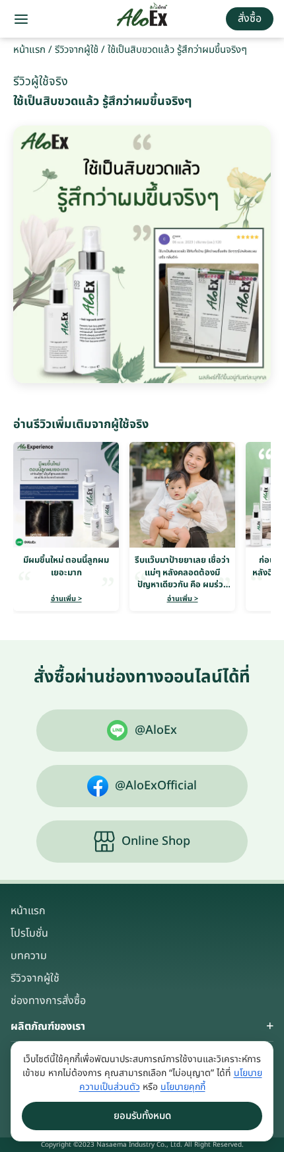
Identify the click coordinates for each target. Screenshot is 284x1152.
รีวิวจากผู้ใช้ (76, 49)
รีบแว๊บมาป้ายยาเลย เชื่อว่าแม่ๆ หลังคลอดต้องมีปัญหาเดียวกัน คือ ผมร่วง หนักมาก (182, 578)
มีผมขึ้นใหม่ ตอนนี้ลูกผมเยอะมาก (66, 566)
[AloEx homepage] (142, 19)
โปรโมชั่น (29, 933)
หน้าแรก (29, 49)
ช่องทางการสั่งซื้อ (48, 1001)
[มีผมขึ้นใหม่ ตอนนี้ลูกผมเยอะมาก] (66, 495)
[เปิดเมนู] (21, 19)
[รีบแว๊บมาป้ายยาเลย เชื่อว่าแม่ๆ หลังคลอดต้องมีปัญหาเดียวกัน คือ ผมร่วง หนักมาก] (182, 495)
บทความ (29, 956)
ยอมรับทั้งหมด (142, 1116)
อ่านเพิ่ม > (66, 598)
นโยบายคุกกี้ (182, 1087)
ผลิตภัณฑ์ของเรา (48, 1026)
